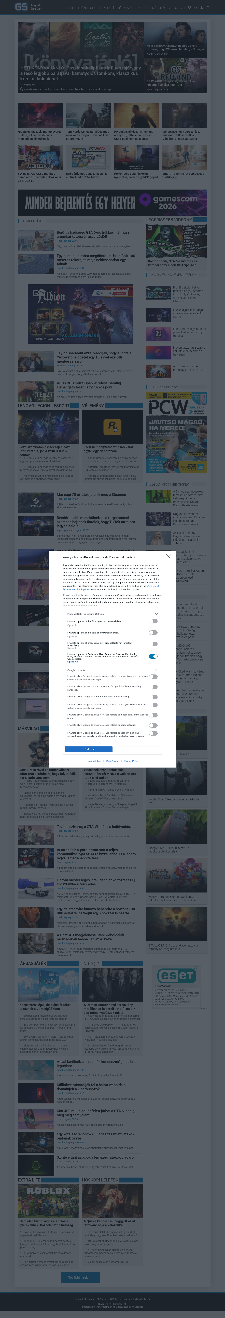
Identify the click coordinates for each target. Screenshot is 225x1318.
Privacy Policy (131, 761)
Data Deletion (94, 761)
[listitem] (112, 614)
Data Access (112, 761)
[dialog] (112, 659)
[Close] (169, 557)
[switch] (153, 621)
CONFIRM (89, 749)
